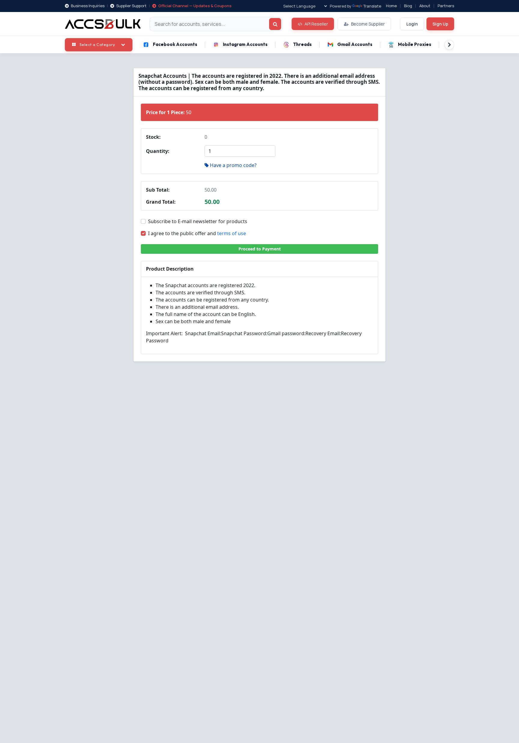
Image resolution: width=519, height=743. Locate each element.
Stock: (153, 137)
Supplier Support (131, 5)
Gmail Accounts (354, 44)
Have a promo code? (233, 165)
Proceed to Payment (259, 249)
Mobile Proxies (414, 44)
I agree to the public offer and (197, 233)
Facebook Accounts (175, 44)
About (424, 5)
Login (412, 24)
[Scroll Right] (449, 45)
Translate (372, 6)
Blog (408, 5)
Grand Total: (161, 202)
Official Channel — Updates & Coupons (194, 5)
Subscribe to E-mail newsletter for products (197, 221)
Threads (302, 44)
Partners (446, 5)
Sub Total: (158, 190)
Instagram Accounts (245, 44)
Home (391, 5)
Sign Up (440, 24)
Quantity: (157, 151)
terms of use (231, 233)
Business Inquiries (87, 5)
